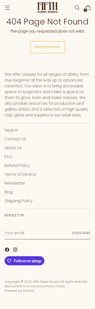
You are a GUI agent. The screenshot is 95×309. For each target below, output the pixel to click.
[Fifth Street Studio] (47, 7)
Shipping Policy (18, 200)
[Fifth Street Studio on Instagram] (16, 250)
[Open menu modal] (7, 8)
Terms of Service (20, 174)
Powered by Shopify (20, 291)
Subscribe (81, 233)
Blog (9, 192)
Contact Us (15, 139)
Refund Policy (17, 165)
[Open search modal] (77, 8)
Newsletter (15, 183)
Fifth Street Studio (46, 281)
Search (11, 130)
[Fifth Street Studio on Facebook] (8, 250)
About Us (13, 147)
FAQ (8, 156)
